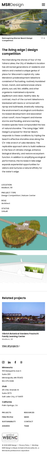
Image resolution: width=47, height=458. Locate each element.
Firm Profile (7, 417)
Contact (28, 421)
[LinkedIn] (9, 362)
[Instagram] (3, 362)
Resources (29, 412)
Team (26, 426)
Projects (6, 412)
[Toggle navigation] (43, 4)
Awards (6, 426)
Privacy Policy (24, 445)
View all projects (10, 346)
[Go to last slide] (2, 22)
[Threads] (21, 362)
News (26, 417)
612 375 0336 (8, 381)
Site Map (35, 445)
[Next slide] (44, 22)
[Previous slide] (4, 316)
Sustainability (9, 421)
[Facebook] (15, 362)
